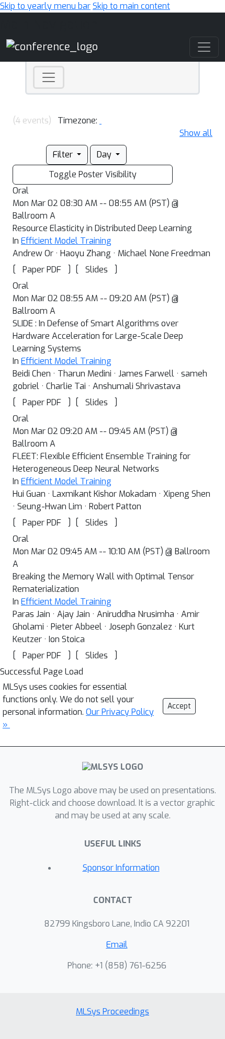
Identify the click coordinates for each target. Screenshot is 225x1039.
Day (105, 154)
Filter (64, 154)
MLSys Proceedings (112, 1011)
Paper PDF (41, 269)
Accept (179, 706)
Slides (96, 269)
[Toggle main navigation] (204, 47)
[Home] (52, 46)
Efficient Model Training (66, 240)
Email (117, 944)
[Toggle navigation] (48, 77)
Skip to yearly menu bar (45, 6)
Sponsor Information (121, 867)
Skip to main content (131, 6)
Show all (195, 133)
